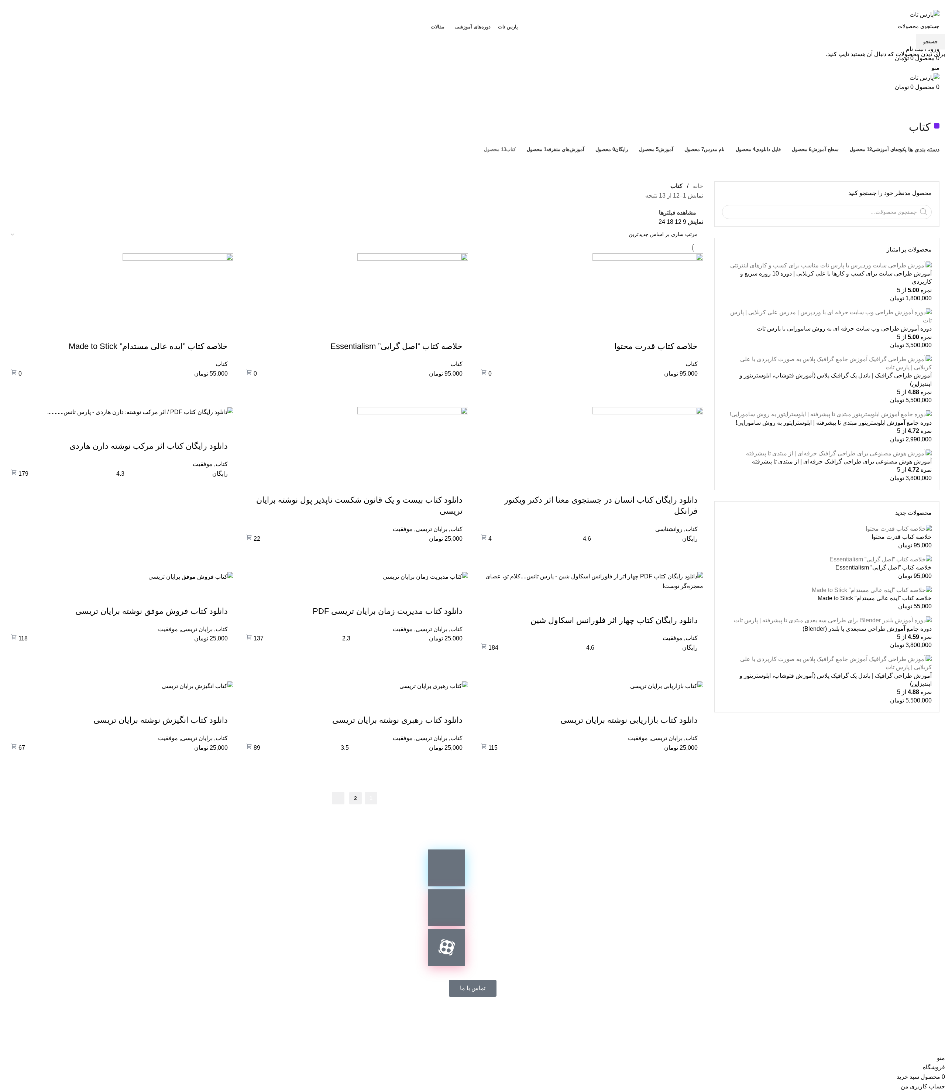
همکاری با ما (513, 1020)
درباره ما (427, 1020)
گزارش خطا (468, 1020)
